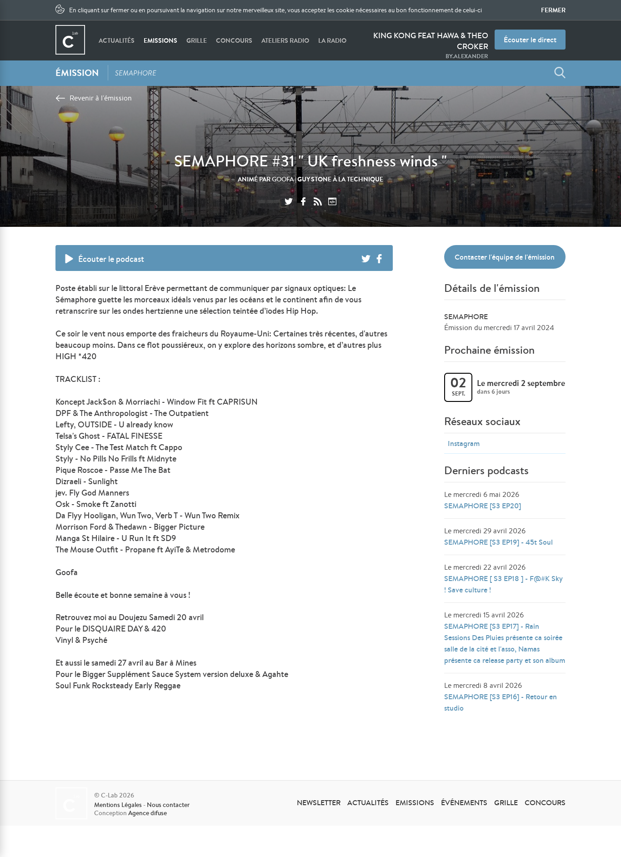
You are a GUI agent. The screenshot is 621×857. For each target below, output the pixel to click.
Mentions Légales (118, 805)
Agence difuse (147, 813)
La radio (332, 40)
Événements (464, 802)
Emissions (160, 40)
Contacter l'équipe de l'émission (505, 257)
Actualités (117, 40)
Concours (234, 40)
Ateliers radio (285, 40)
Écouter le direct (530, 40)
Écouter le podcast (111, 259)
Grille (196, 40)
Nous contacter (168, 805)
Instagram (464, 443)
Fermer (553, 10)
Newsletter (319, 802)
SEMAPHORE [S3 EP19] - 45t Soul (498, 542)
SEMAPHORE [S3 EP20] (482, 506)
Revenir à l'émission (101, 98)
